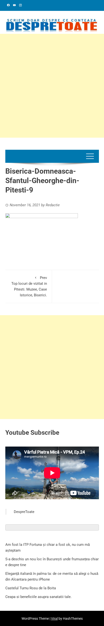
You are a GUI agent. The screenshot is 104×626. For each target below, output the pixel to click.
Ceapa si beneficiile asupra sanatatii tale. (38, 597)
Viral (54, 618)
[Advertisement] (52, 86)
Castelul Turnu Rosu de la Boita (30, 588)
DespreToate (24, 512)
